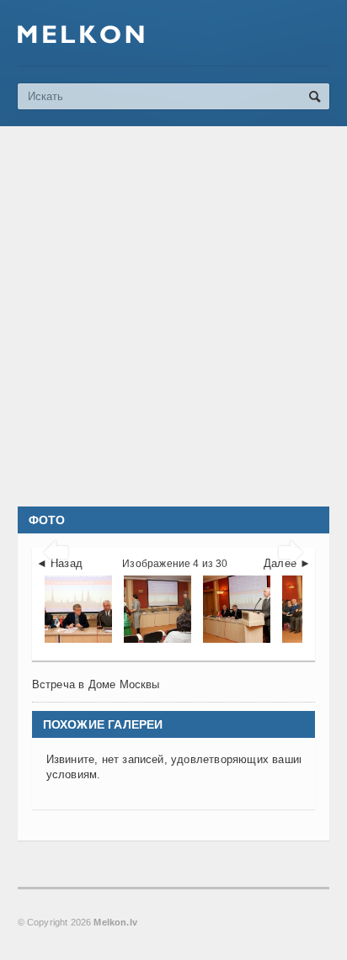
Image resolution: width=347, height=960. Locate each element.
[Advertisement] (173, 316)
